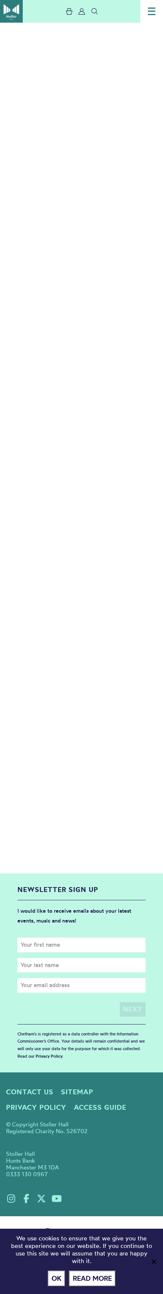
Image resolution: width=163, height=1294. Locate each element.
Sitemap (77, 1092)
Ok (56, 1278)
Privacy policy (36, 1107)
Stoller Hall (11, 11)
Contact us (29, 1092)
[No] (153, 1261)
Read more (92, 1278)
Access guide (100, 1107)
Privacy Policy (49, 1056)
